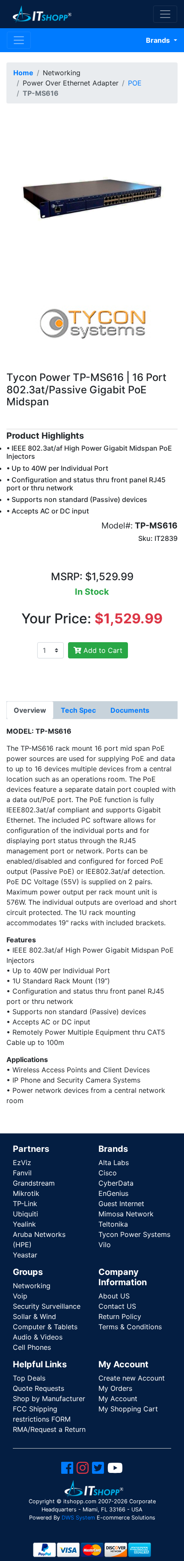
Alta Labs (113, 1162)
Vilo (104, 1244)
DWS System (78, 1517)
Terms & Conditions (130, 1326)
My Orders (115, 1388)
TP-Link (25, 1203)
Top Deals (29, 1378)
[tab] (29, 710)
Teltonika (113, 1224)
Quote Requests (38, 1388)
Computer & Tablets (45, 1326)
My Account (117, 1398)
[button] (92, 195)
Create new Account (131, 1378)
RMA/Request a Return (49, 1429)
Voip (20, 1296)
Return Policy (119, 1316)
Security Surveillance (46, 1306)
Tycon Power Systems (134, 1234)
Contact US (117, 1306)
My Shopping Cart (128, 1409)
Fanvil (22, 1173)
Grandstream (34, 1183)
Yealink (24, 1224)
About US (114, 1296)
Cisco (107, 1173)
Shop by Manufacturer (49, 1398)
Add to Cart (101, 650)
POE (135, 83)
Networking (31, 1285)
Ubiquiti (25, 1214)
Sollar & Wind (34, 1316)
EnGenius (113, 1193)
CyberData (116, 1183)
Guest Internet (121, 1203)
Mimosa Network (126, 1214)
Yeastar (25, 1255)
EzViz (22, 1162)
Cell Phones (32, 1347)
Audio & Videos (37, 1337)
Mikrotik (26, 1193)
